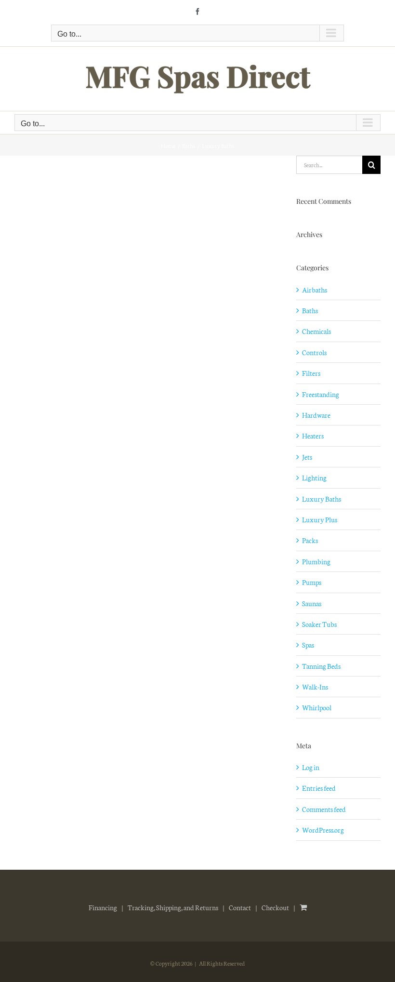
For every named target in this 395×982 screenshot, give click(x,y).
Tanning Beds (321, 666)
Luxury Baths (321, 499)
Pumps (311, 582)
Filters (311, 373)
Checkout (275, 907)
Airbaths (314, 289)
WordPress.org (323, 830)
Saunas (311, 603)
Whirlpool (316, 707)
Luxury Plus (319, 519)
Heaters (313, 435)
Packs (310, 540)
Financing (103, 907)
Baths (310, 310)
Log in (310, 767)
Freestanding (320, 394)
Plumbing (316, 561)
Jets (307, 457)
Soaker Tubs (319, 624)
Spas (308, 645)
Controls (314, 352)
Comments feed (324, 809)
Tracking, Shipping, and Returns (173, 907)
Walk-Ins (315, 686)
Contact (240, 907)
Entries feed (319, 788)
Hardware (316, 415)
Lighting (314, 477)
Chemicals (316, 331)
